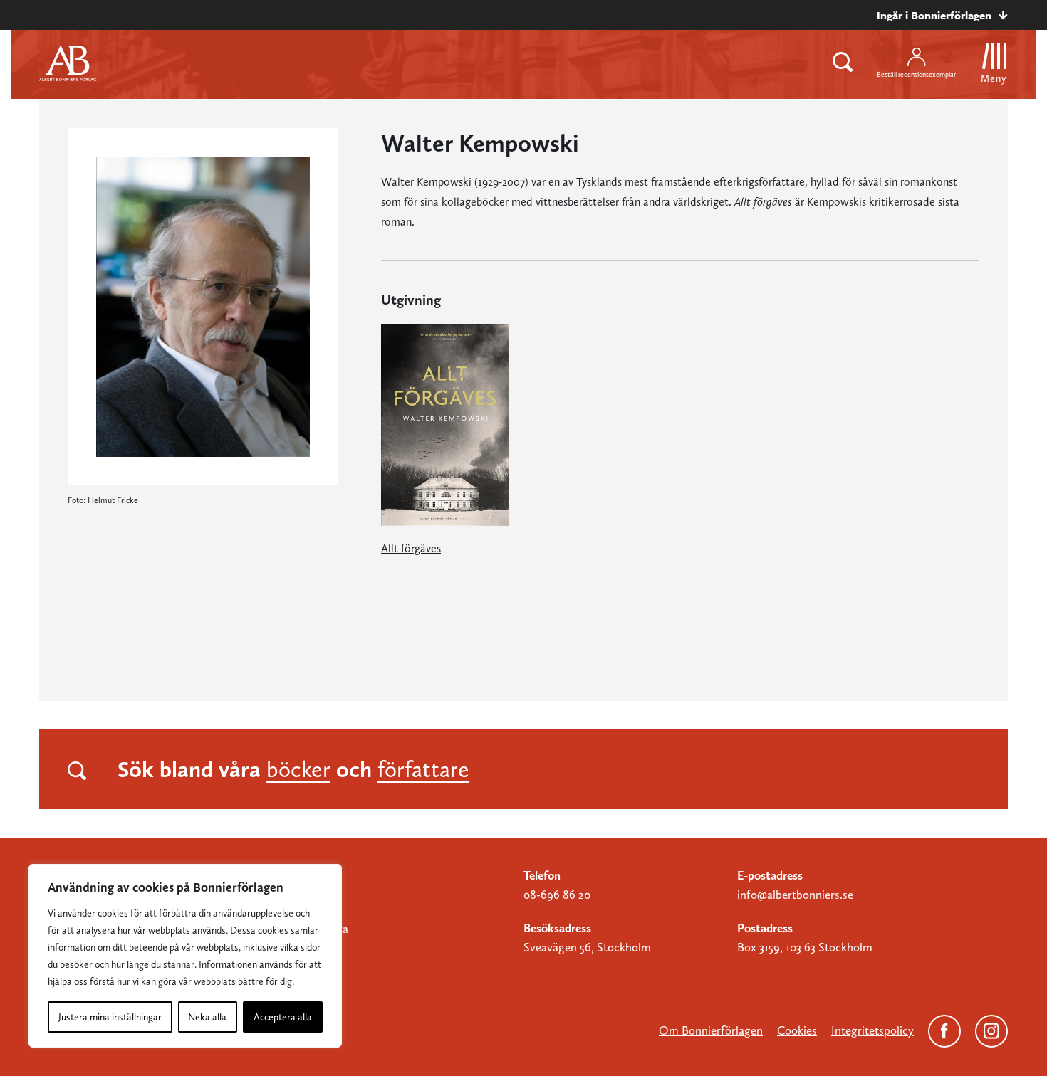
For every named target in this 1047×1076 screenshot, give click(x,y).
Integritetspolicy (872, 1030)
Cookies (797, 1030)
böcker (298, 769)
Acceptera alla (283, 1017)
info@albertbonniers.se (795, 894)
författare (423, 769)
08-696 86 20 (557, 894)
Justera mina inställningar (110, 1017)
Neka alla (207, 1017)
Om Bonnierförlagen (711, 1030)
